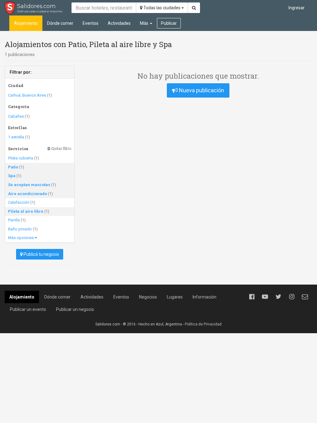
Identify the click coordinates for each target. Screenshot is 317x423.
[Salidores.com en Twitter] (278, 297)
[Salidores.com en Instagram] (291, 297)
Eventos (90, 23)
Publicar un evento (28, 309)
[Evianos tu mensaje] (305, 297)
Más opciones (21, 237)
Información (204, 296)
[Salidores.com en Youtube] (265, 297)
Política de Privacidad (203, 324)
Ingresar (297, 7)
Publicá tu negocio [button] (41, 254)
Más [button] (144, 23)
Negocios (148, 296)
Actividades (119, 23)
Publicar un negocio (75, 309)
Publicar (169, 23)
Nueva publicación (201, 90)
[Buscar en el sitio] (194, 7)
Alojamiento (26, 23)
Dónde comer (60, 23)
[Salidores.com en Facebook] (252, 297)
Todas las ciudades (161, 7)
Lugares (175, 296)
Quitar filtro (60, 148)
